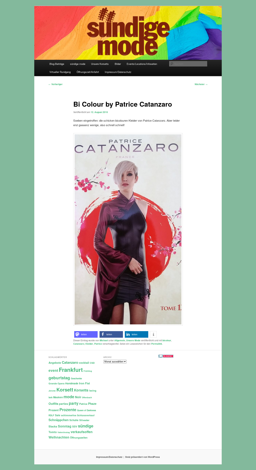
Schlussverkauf (85, 415)
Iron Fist (84, 383)
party (74, 403)
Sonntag (64, 426)
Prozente (67, 409)
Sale (57, 415)
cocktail (84, 362)
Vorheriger (56, 84)
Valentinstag (64, 432)
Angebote (55, 362)
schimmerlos (68, 415)
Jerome (52, 390)
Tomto (53, 432)
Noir (78, 397)
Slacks (53, 426)
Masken (58, 397)
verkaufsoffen (82, 431)
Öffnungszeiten (79, 437)
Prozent (54, 410)
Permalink (156, 343)
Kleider (89, 343)
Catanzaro (78, 343)
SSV (74, 426)
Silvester (84, 420)
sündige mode (77, 64)
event (53, 370)
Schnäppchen (59, 420)
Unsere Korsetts (100, 64)
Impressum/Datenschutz (118, 72)
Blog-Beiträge (56, 64)
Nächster (201, 84)
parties (63, 404)
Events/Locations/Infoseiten (142, 64)
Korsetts (81, 390)
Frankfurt (71, 369)
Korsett (64, 389)
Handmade (71, 383)
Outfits (53, 403)
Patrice (98, 343)
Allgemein (119, 340)
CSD (92, 362)
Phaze (92, 404)
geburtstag (59, 378)
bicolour (166, 340)
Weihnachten (59, 437)
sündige (85, 426)
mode (69, 397)
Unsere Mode (133, 340)
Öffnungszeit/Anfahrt (88, 72)
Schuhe (74, 420)
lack (50, 397)
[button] (86, 334)
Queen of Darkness (86, 410)
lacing (92, 390)
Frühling (88, 371)
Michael (104, 340)
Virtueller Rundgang (60, 72)
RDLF (51, 415)
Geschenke (76, 378)
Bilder (118, 64)
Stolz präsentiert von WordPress (142, 457)
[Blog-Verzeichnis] (165, 356)
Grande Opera (56, 383)
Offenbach (87, 397)
